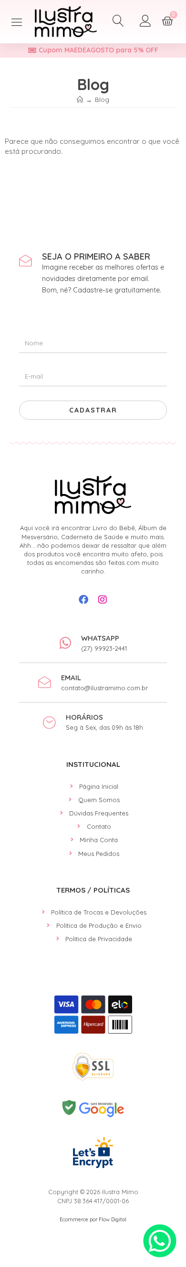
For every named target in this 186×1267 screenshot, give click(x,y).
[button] (17, 21)
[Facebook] (83, 599)
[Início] (80, 99)
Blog (102, 99)
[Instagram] (102, 599)
